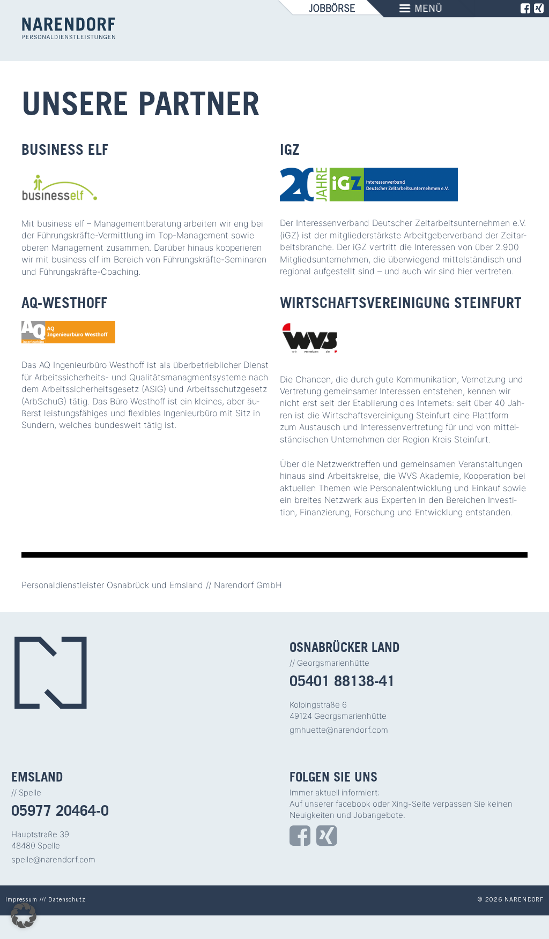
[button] (23, 915)
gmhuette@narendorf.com (339, 730)
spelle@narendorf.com (53, 859)
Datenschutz (67, 900)
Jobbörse (332, 9)
